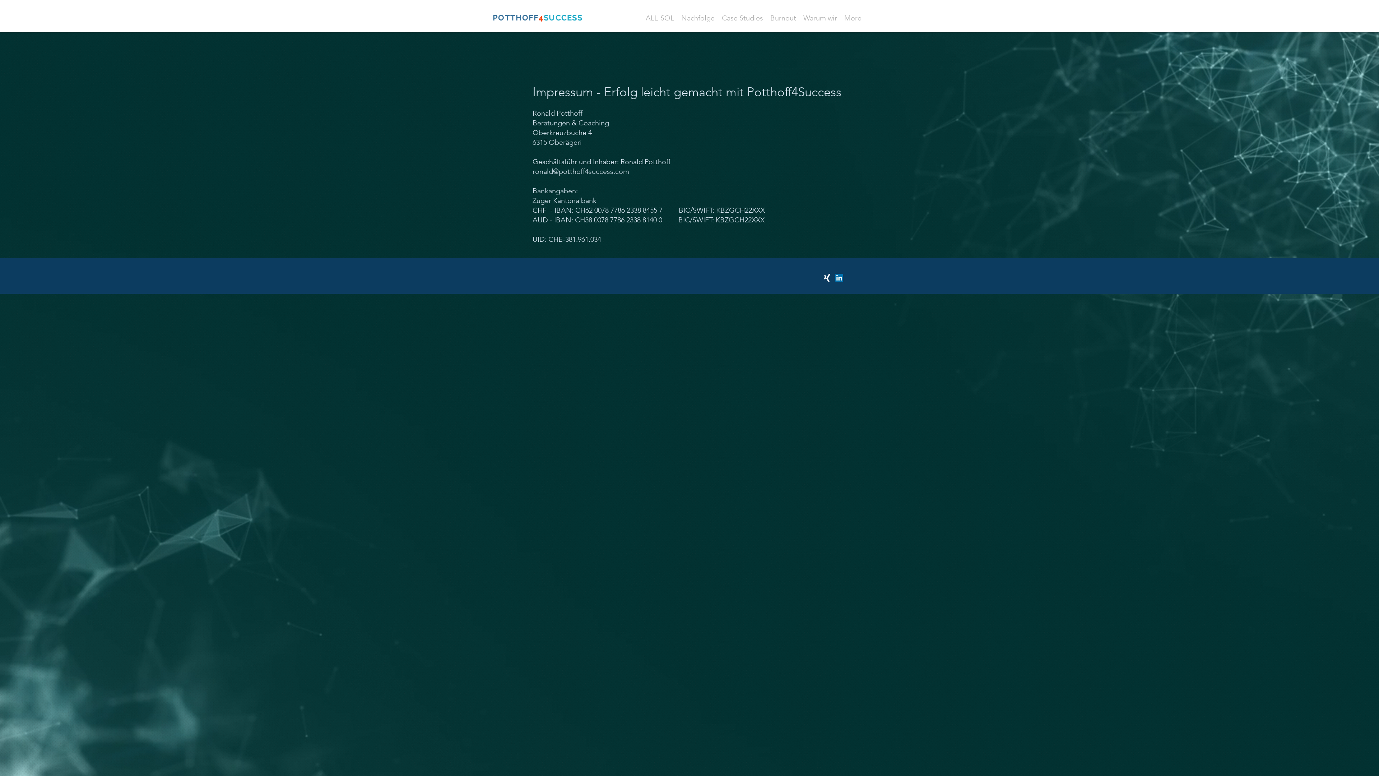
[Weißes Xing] (827, 278)
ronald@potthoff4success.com (581, 171)
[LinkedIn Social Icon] (839, 278)
